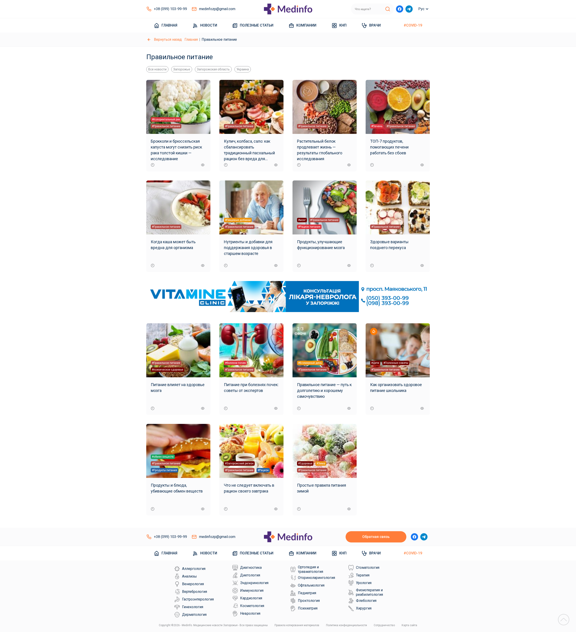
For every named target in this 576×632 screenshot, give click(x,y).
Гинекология (192, 607)
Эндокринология (254, 583)
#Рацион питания (309, 226)
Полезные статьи (256, 25)
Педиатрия (307, 593)
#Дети (375, 362)
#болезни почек (235, 362)
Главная (169, 25)
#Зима (321, 463)
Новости (208, 25)
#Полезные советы (395, 362)
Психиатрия (307, 608)
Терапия (362, 575)
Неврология (250, 613)
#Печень (376, 126)
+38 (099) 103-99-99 (170, 9)
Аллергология (193, 569)
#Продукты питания (164, 470)
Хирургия (363, 608)
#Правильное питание (166, 126)
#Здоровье (305, 463)
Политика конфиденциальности (346, 625)
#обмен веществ (163, 456)
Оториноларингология (316, 578)
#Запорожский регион (239, 463)
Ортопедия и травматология (310, 569)
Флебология (366, 600)
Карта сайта (409, 625)
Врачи (375, 25)
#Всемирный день (310, 362)
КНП (342, 25)
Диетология (250, 575)
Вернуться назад (168, 39)
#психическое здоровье (167, 369)
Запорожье (181, 69)
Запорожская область (213, 69)
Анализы (189, 576)
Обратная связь (376, 537)
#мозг (302, 220)
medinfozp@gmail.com (217, 9)
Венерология (193, 584)
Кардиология (251, 598)
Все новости (157, 69)
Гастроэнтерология (198, 599)
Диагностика (251, 567)
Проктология (309, 600)
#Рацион (263, 470)
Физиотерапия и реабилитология (369, 592)
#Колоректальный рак (166, 119)
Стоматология (367, 567)
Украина (242, 69)
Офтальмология (311, 585)
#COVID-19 (413, 25)
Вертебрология (194, 591)
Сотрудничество (384, 625)
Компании (306, 25)
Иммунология (251, 590)
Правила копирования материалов (296, 625)
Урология (363, 583)
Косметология (252, 606)
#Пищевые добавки (238, 220)
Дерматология (194, 614)
